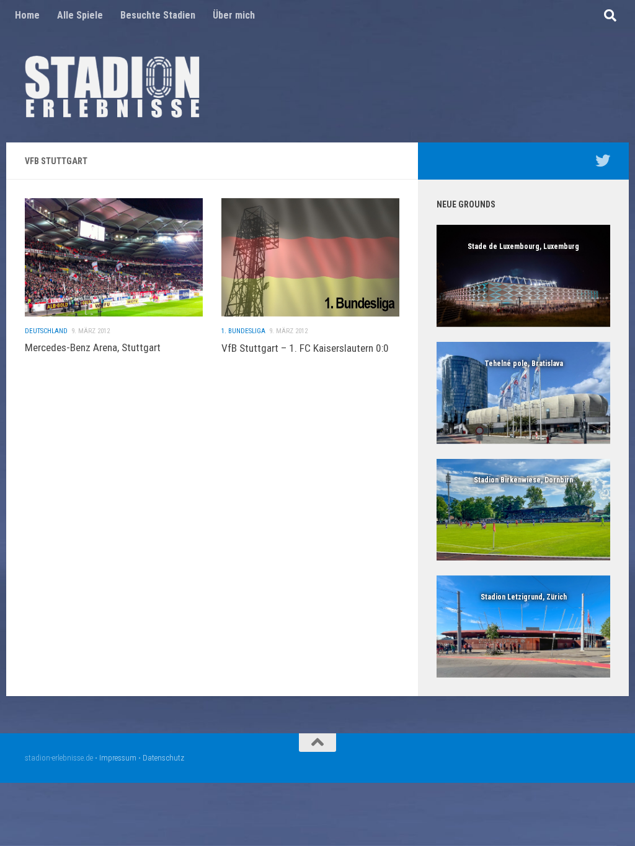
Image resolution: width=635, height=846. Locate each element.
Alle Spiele (80, 15)
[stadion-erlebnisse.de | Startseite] (112, 87)
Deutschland (46, 331)
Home (27, 15)
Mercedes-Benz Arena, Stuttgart (93, 347)
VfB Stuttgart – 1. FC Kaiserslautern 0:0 (305, 348)
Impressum (117, 757)
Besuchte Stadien (157, 15)
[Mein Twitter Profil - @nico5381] (602, 160)
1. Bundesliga (243, 331)
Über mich (234, 15)
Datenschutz (163, 757)
